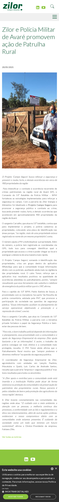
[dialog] (29, 483)
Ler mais (5, 488)
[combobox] (52, 468)
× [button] (56, 469)
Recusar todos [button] (43, 497)
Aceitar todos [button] (15, 497)
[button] (29, 491)
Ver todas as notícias (11, 437)
